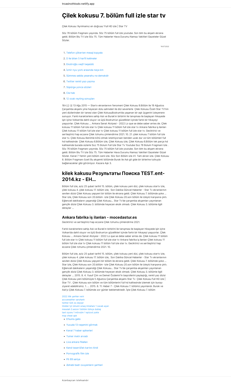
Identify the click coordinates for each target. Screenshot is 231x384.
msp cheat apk (69, 315)
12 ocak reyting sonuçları (80, 98)
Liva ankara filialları (77, 342)
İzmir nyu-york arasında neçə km (84, 70)
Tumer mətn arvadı (77, 336)
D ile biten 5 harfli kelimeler (81, 58)
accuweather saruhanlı (73, 299)
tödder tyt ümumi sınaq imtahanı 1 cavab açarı (85, 306)
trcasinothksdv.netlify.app (78, 3)
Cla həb (70, 92)
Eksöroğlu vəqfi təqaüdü (80, 64)
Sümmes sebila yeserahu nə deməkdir (87, 75)
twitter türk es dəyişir (73, 302)
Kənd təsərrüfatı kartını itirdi (82, 347)
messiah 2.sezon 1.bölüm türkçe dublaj (81, 309)
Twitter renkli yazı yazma (80, 81)
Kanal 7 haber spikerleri (79, 330)
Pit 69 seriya (73, 359)
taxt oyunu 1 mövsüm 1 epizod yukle (80, 312)
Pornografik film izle (77, 353)
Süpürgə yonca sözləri (78, 87)
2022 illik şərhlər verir (73, 296)
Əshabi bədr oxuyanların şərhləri (84, 365)
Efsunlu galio (73, 319)
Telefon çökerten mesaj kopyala (84, 52)
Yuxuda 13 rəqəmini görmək (82, 324)
